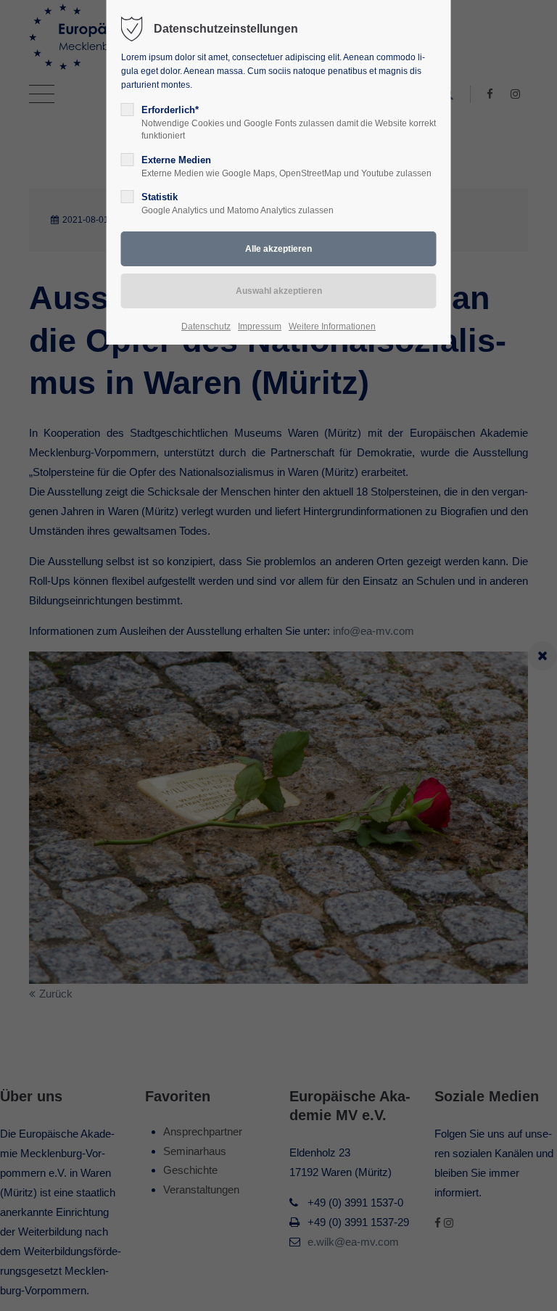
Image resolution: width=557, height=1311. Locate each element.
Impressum (259, 326)
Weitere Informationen (332, 326)
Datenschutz (206, 326)
